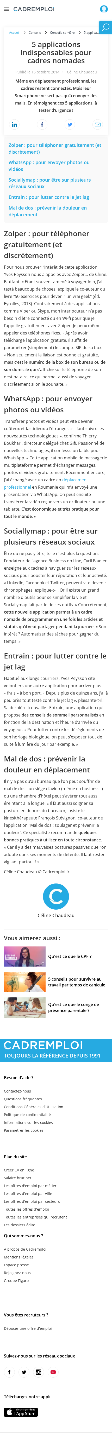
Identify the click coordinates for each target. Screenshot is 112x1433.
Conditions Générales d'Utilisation (33, 1106)
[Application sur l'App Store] (21, 1412)
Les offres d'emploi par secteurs (32, 1201)
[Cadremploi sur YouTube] (53, 1372)
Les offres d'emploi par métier (30, 1185)
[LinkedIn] (14, 124)
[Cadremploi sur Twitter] (23, 1372)
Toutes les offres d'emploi (26, 1209)
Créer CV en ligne (19, 1170)
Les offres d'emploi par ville (28, 1193)
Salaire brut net (17, 1177)
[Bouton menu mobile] (6, 8)
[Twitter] (70, 124)
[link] (49, 197)
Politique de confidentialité (27, 1114)
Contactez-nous (17, 1091)
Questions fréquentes (23, 1098)
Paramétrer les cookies (23, 1130)
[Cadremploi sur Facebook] (9, 1372)
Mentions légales (19, 1257)
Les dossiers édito (19, 1224)
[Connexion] (104, 9)
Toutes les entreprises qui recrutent (35, 1217)
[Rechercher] (105, 27)
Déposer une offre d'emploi (28, 1328)
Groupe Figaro (16, 1280)
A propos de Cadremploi (25, 1249)
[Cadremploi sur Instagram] (38, 1372)
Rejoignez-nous (17, 1272)
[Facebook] (42, 124)
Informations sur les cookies (28, 1122)
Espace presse (16, 1264)
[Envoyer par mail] (97, 124)
